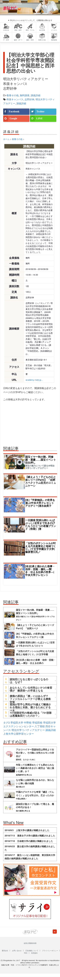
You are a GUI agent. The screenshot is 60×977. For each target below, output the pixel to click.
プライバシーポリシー (50, 950)
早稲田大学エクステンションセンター (29, 724)
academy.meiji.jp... (34, 379)
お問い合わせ (17, 950)
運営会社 (5, 950)
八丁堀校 (40, 726)
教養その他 (13, 95)
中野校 (28, 722)
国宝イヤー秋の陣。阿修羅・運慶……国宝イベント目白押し (40, 459)
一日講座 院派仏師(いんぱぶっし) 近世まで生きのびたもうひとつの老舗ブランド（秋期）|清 (40, 524)
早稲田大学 (16, 722)
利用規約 (34, 953)
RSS (25, 953)
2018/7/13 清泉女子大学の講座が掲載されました (30, 835)
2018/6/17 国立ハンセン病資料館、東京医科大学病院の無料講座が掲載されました (30, 856)
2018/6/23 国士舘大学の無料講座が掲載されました (30, 848)
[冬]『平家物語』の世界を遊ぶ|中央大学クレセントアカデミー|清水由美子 (40, 503)
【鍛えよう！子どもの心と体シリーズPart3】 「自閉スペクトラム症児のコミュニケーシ (40, 481)
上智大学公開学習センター (18, 733)
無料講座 (24, 95)
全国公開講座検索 (30, 943)
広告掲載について (31, 950)
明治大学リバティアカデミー (28, 730)
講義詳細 (35, 95)
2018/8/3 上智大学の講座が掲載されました (27, 830)
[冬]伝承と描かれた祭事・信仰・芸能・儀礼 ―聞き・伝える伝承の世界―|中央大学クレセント (40, 570)
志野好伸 (29, 99)
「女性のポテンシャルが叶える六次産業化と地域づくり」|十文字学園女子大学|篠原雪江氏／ (40, 547)
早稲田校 (37, 722)
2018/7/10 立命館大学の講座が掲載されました (29, 841)
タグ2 (6, 722)
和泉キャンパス (15, 99)
